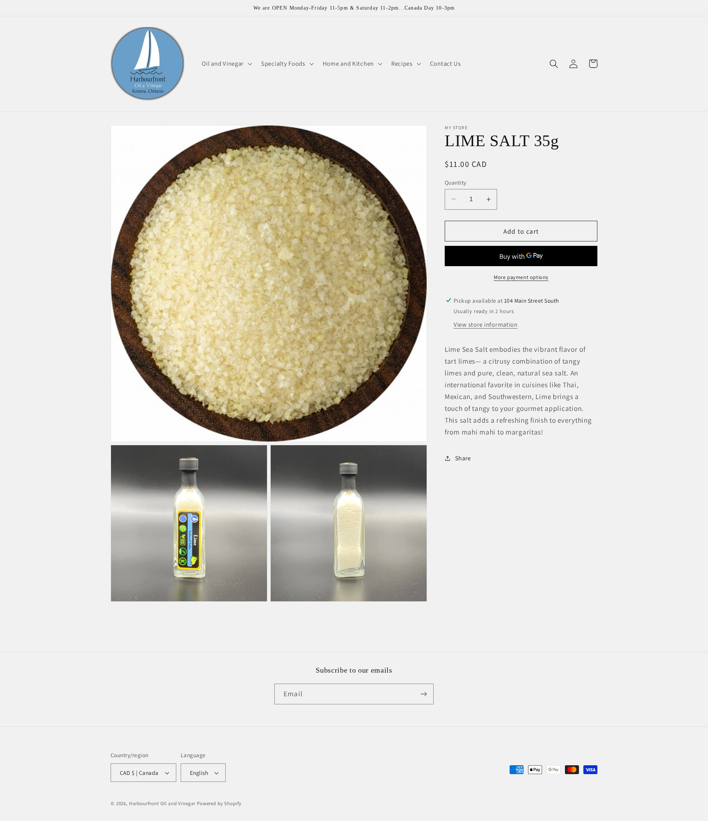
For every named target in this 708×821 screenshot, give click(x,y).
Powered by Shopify (219, 803)
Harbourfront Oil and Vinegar (162, 803)
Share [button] (463, 458)
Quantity (455, 182)
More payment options (521, 276)
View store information (486, 324)
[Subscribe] (423, 694)
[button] (226, 64)
